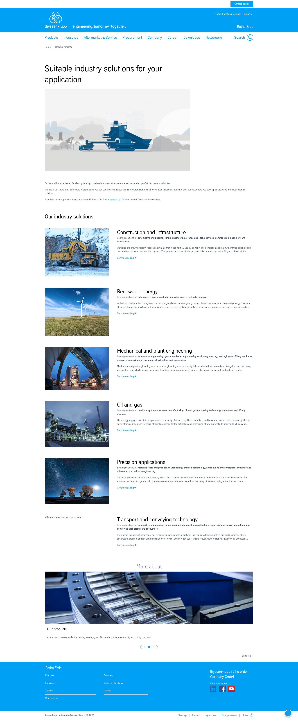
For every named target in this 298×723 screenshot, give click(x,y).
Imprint (195, 715)
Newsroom (213, 37)
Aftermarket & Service (100, 37)
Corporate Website (219, 683)
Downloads (191, 37)
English (246, 13)
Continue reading (125, 257)
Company (155, 37)
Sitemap (182, 715)
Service (49, 690)
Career (172, 37)
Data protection (229, 715)
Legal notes (210, 715)
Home (218, 13)
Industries (70, 37)
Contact (236, 13)
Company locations (113, 682)
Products (51, 37)
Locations (227, 13)
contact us (115, 199)
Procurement (132, 37)
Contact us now (241, 3)
